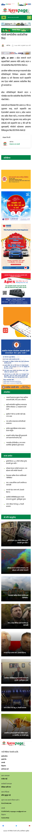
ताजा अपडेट (8, 456)
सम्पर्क (3, 762)
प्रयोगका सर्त (5, 769)
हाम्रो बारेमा (4, 756)
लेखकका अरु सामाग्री (14, 144)
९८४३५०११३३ (5, 818)
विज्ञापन (3, 766)
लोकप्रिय (7, 392)
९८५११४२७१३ (5, 811)
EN (4, 17)
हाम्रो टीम (3, 759)
